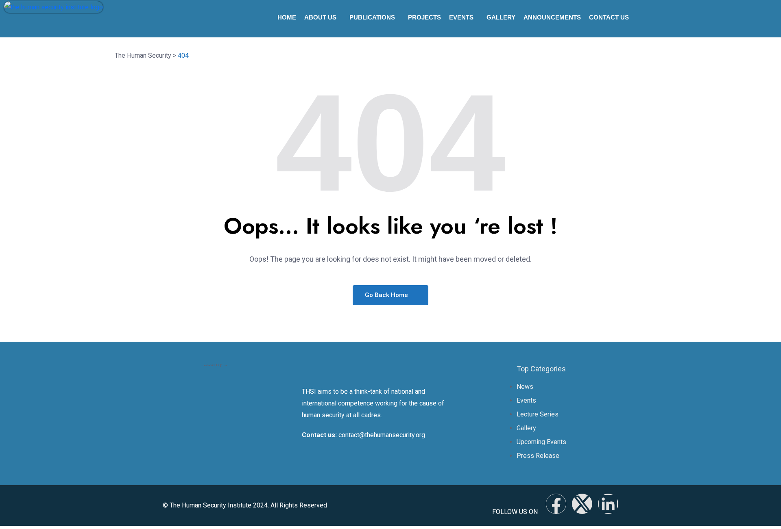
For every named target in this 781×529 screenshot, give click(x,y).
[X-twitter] (582, 504)
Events (461, 17)
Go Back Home (387, 295)
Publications (372, 17)
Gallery (500, 17)
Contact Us (609, 17)
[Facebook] (556, 504)
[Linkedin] (608, 504)
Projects (424, 17)
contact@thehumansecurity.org (381, 435)
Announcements (552, 17)
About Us (320, 17)
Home (286, 17)
